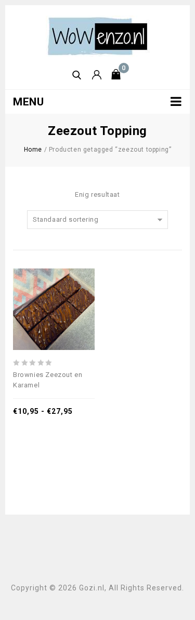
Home (33, 149)
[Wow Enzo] (98, 35)
